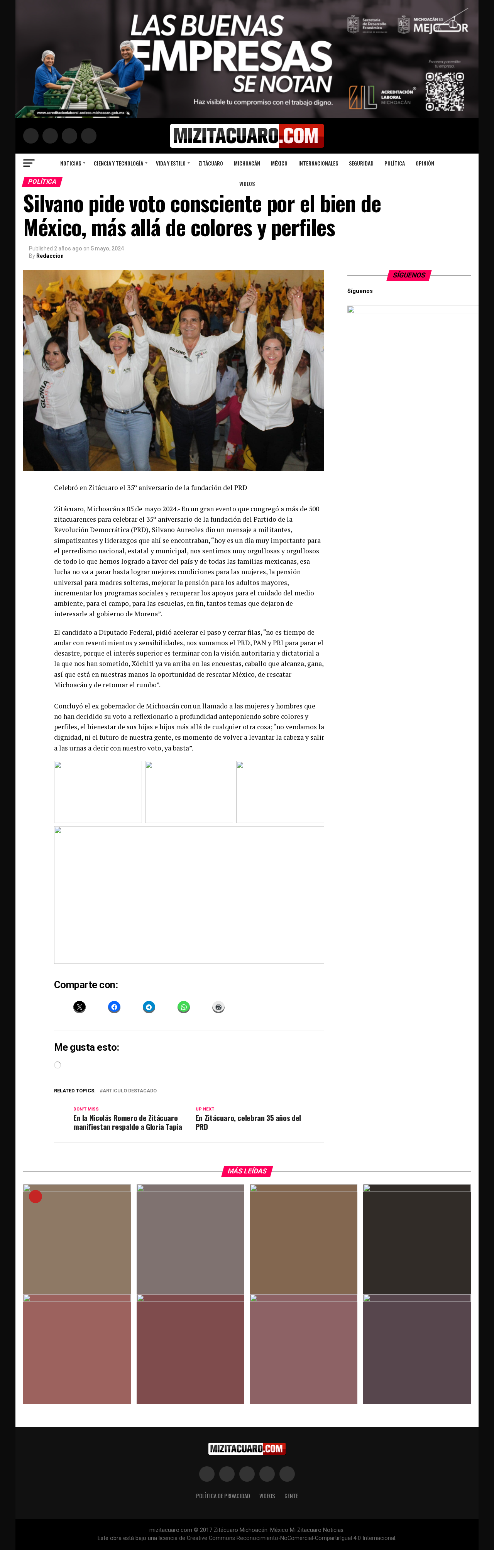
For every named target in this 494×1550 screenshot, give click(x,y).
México (279, 163)
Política (394, 163)
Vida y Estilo (171, 163)
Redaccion (50, 256)
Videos (247, 183)
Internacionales (318, 163)
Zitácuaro (210, 163)
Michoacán (247, 163)
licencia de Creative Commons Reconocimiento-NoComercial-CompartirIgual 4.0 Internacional (277, 1538)
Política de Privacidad (223, 1496)
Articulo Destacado (130, 1091)
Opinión (425, 163)
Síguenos (409, 275)
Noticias (70, 163)
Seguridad (361, 163)
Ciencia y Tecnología (118, 163)
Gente (291, 1496)
